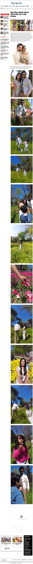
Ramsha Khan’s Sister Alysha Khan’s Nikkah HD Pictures (4, 58)
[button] (31, 7)
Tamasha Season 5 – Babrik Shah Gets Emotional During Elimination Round (6, 17)
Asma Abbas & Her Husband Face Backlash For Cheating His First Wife (6, 25)
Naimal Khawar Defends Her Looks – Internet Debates (5, 40)
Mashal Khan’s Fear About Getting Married (4, 51)
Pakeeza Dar (7, 548)
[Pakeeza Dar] (3, 548)
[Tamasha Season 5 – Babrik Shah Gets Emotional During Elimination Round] (2, 17)
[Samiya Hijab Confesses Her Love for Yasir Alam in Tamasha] (2, 29)
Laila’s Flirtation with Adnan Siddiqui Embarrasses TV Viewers (6, 33)
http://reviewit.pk (7, 549)
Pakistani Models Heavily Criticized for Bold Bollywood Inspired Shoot (5, 47)
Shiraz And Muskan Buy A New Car (5, 544)
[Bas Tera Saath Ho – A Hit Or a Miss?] (2, 21)
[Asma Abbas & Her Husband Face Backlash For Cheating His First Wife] (2, 24)
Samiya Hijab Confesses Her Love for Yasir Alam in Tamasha (6, 29)
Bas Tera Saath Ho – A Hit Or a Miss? (6, 21)
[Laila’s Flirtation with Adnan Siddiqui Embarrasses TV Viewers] (2, 33)
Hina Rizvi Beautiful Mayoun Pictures (17, 544)
